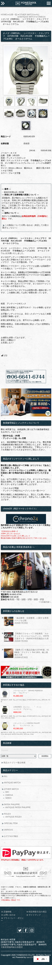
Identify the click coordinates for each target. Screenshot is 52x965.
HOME (4, 14)
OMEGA (41, 17)
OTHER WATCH (26, 14)
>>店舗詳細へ (45, 602)
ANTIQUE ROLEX (13, 817)
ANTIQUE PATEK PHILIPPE (14, 734)
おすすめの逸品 (21, 700)
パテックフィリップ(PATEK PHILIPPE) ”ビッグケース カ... (26, 724)
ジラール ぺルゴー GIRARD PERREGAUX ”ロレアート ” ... (28, 692)
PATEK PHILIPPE (32, 732)
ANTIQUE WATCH (27, 17)
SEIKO (8, 798)
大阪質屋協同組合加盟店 (12, 947)
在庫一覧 (13, 14)
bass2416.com (33, 957)
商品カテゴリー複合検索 (14, 762)
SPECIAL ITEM (10, 718)
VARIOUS (8, 830)
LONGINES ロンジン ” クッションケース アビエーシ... (27, 708)
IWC (7, 792)
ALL (37, 14)
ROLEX (7, 814)
